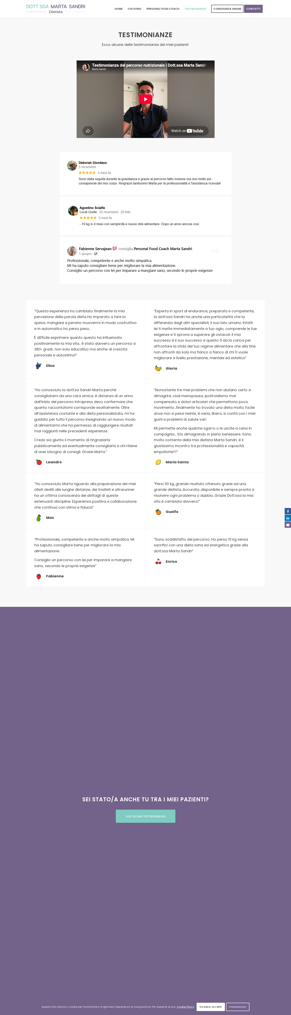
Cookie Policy (185, 1006)
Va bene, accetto (211, 1006)
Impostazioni (237, 1006)
